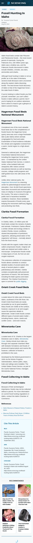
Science (4, 9)
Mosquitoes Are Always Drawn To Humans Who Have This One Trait (24, 501)
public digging (21, 281)
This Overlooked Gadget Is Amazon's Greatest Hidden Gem (23, 527)
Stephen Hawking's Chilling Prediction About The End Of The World (8, 527)
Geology (12, 9)
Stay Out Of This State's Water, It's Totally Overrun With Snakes (8, 501)
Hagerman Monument (9, 182)
